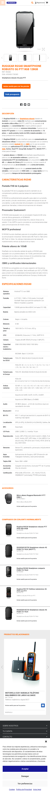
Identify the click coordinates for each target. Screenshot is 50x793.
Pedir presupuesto (12, 94)
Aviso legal (37, 789)
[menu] (2, 2)
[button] (46, 741)
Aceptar (25, 769)
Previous (2, 58)
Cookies (12, 789)
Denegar (25, 776)
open (32, 2)
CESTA (47, 2)
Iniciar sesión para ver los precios (16, 86)
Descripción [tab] (8, 113)
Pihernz (11, 2)
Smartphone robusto (27, 119)
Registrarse (41, 3)
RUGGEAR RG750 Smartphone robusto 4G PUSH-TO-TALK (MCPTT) (32, 548)
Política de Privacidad (24, 789)
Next (48, 58)
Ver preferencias (25, 783)
